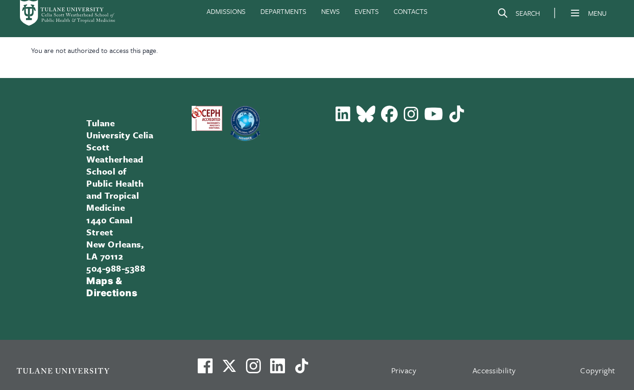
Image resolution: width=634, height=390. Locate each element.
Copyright (597, 370)
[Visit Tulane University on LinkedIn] (277, 369)
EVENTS (367, 11)
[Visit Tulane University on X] (229, 369)
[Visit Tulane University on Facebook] (205, 369)
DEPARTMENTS (283, 11)
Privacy (404, 370)
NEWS (330, 11)
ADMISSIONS (226, 11)
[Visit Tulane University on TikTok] (301, 369)
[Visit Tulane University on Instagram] (253, 369)
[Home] (68, 13)
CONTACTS (410, 11)
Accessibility (494, 370)
